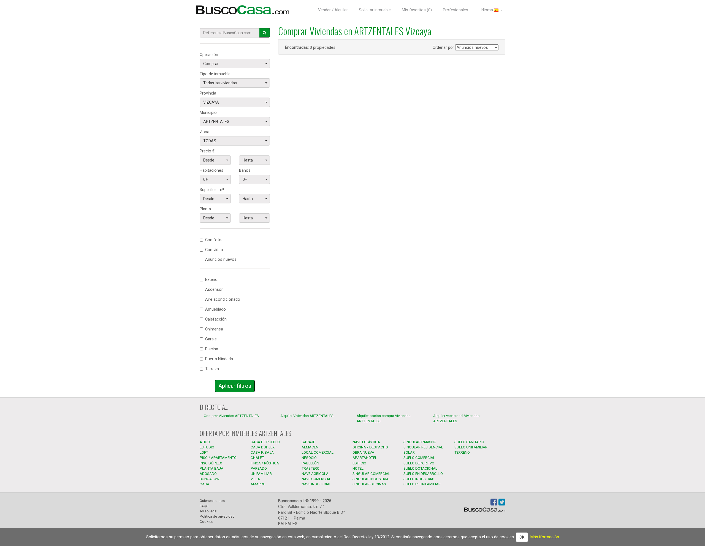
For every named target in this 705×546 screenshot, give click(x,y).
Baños (245, 170)
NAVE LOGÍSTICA (366, 442)
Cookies (206, 522)
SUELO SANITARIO (469, 442)
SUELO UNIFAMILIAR (470, 447)
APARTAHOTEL (364, 458)
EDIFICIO (359, 463)
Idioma (487, 9)
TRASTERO (310, 468)
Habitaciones (211, 170)
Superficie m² (212, 189)
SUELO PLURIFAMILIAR (422, 484)
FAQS (204, 506)
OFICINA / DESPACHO (370, 447)
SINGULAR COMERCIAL (371, 474)
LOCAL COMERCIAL (317, 452)
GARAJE (308, 442)
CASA (204, 484)
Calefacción (216, 319)
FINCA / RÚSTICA (265, 463)
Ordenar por (443, 47)
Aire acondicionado (222, 299)
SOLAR (409, 452)
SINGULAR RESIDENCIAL (423, 447)
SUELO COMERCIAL (419, 458)
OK (521, 537)
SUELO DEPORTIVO (418, 463)
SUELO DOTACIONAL (420, 468)
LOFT (204, 452)
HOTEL (358, 468)
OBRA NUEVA (363, 452)
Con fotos (214, 239)
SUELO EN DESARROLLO (423, 474)
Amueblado (215, 309)
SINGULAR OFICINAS (369, 484)
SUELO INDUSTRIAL (419, 479)
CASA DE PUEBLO (265, 442)
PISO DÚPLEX (211, 463)
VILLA (255, 479)
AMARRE (258, 484)
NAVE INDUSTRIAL (316, 484)
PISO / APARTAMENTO (218, 458)
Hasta (248, 160)
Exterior (212, 279)
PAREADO (259, 468)
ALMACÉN (310, 447)
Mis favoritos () (417, 9)
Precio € (207, 151)
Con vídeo (214, 249)
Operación (209, 54)
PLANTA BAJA (211, 468)
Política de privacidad (217, 516)
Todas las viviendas (220, 83)
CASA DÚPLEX (263, 447)
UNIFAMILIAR (261, 474)
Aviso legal (208, 511)
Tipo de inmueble (215, 73)
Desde (208, 160)
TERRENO (462, 452)
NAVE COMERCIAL (316, 479)
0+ (205, 179)
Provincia (208, 93)
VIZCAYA (211, 102)
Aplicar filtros (234, 386)
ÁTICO (205, 442)
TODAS (209, 141)
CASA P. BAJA (262, 452)
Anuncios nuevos (221, 259)
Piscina (211, 348)
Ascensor (214, 289)
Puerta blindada (219, 358)
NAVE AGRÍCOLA (315, 474)
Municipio (208, 112)
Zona (204, 131)
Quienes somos (212, 501)
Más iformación (544, 536)
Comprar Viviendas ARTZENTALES (231, 416)
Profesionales (455, 9)
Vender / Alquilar (333, 9)
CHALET (257, 458)
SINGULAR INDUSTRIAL (371, 479)
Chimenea (214, 329)
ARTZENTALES (216, 121)
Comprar (211, 63)
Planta (205, 208)
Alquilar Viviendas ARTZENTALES (306, 416)
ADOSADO (208, 474)
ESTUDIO (207, 447)
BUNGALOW (209, 479)
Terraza (212, 368)
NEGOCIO (309, 458)
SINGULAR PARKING (419, 442)
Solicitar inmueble (375, 9)
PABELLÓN (310, 463)
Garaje (211, 339)
